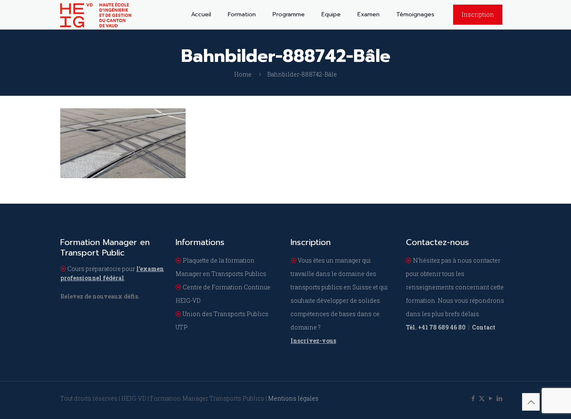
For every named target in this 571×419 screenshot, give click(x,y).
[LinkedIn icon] (499, 398)
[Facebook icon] (473, 398)
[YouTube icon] (490, 398)
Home (243, 74)
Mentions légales (293, 398)
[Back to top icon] (531, 402)
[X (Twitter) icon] (482, 398)
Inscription (477, 14)
